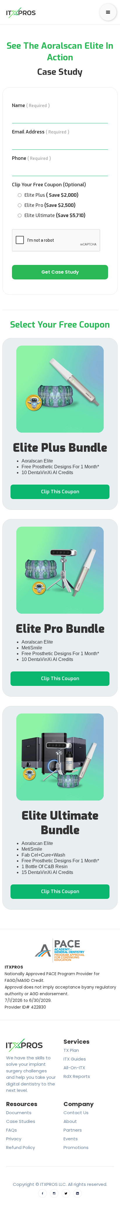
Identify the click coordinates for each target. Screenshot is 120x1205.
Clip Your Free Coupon (49, 185)
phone (31, 158)
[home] (19, 12)
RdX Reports (76, 1076)
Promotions (76, 1147)
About (70, 1121)
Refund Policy (20, 1147)
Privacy (13, 1139)
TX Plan (71, 1050)
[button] (108, 12)
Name (31, 106)
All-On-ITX (74, 1068)
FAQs (11, 1130)
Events (70, 1139)
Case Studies (20, 1121)
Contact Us (76, 1113)
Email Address (40, 132)
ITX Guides (74, 1059)
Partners (72, 1130)
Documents (18, 1113)
